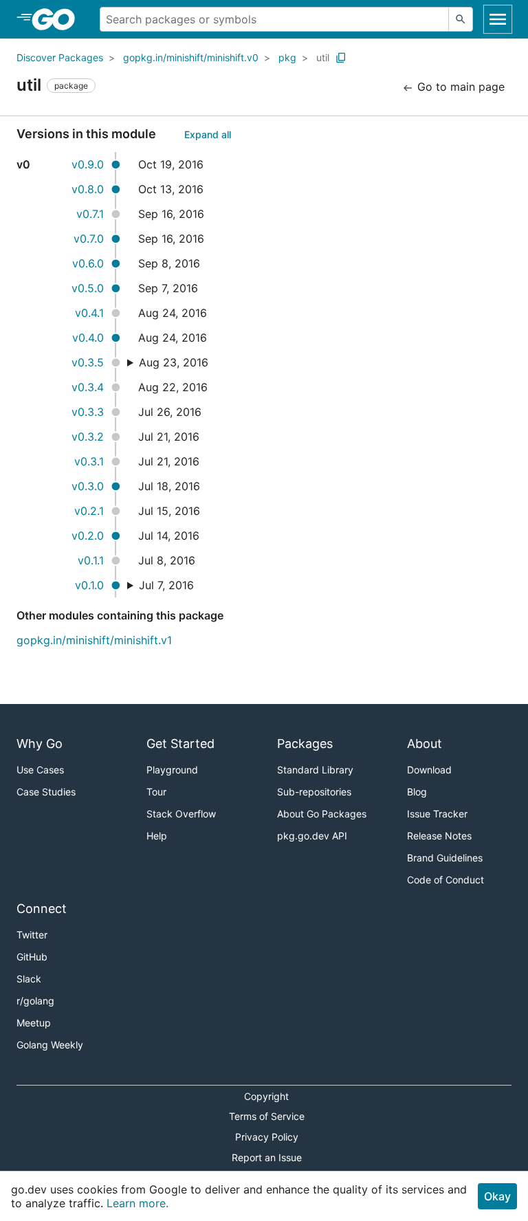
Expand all (207, 134)
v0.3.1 (89, 461)
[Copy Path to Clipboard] (341, 58)
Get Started (180, 743)
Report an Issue (267, 1157)
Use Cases (40, 770)
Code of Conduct (445, 880)
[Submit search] (460, 19)
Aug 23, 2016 (173, 362)
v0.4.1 (89, 313)
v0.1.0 (89, 585)
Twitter (31, 934)
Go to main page (459, 87)
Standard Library (315, 770)
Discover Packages (59, 57)
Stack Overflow (181, 814)
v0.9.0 (88, 164)
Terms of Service (267, 1116)
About (424, 743)
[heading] (58, 19)
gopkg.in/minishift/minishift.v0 (190, 57)
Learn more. (137, 1203)
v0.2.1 (89, 511)
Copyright (266, 1096)
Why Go (39, 743)
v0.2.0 (88, 535)
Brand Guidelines (445, 858)
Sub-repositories (314, 792)
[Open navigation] (498, 19)
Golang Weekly (49, 1044)
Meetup (33, 1022)
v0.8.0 (88, 189)
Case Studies (46, 792)
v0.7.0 (89, 238)
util (322, 57)
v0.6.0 (88, 263)
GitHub (31, 956)
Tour (156, 792)
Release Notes (439, 836)
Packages (305, 743)
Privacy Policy (266, 1137)
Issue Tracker (437, 814)
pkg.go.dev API (312, 836)
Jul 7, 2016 (166, 585)
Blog (417, 792)
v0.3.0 (88, 486)
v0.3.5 (88, 362)
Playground (172, 770)
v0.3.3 (88, 412)
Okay (497, 1196)
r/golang (35, 1000)
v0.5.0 (88, 288)
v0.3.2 (88, 436)
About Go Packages (321, 814)
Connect (41, 908)
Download (429, 770)
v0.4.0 (88, 337)
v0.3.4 (88, 387)
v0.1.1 (91, 560)
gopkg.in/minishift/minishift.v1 (94, 640)
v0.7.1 (90, 214)
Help (156, 836)
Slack (28, 978)
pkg (287, 57)
